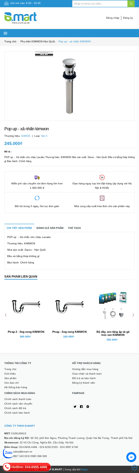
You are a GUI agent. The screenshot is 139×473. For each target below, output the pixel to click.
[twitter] (75, 407)
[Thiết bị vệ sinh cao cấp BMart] (35, 18)
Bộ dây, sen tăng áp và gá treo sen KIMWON (112, 333)
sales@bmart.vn (22, 451)
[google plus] (87, 407)
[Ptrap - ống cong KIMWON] (69, 306)
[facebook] (81, 407)
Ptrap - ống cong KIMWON (69, 331)
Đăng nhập (112, 17)
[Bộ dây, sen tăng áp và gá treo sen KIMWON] (113, 306)
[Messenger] (131, 457)
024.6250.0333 (49, 447)
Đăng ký (128, 17)
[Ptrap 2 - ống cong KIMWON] (26, 306)
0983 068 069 (38, 456)
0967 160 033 (20, 456)
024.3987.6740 (69, 447)
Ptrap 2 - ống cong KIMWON (26, 331)
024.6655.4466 (28, 447)
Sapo (84, 469)
